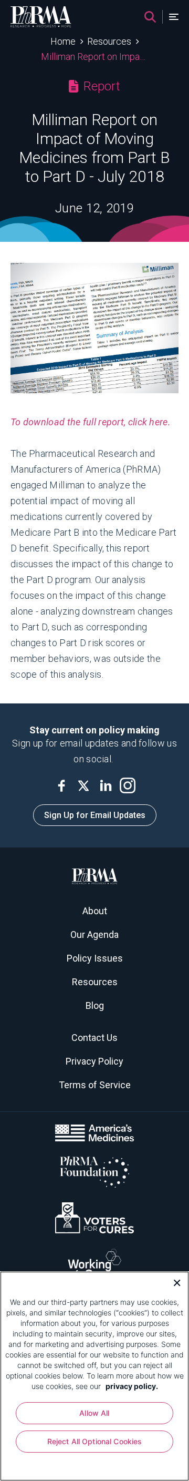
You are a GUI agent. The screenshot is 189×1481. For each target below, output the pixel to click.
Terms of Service (95, 1084)
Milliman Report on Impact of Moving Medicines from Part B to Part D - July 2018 (95, 56)
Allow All (94, 1412)
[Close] (173, 1281)
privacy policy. (132, 1386)
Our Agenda (94, 934)
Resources (109, 41)
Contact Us (94, 1037)
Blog (95, 1005)
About (94, 910)
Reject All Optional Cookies (94, 1441)
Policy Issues (95, 958)
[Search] (150, 17)
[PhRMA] (40, 17)
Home (63, 41)
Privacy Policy (94, 1061)
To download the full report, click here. (90, 421)
